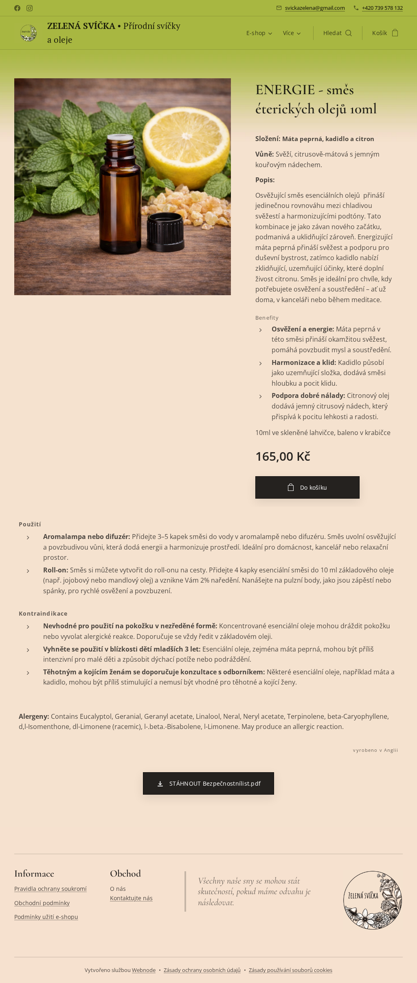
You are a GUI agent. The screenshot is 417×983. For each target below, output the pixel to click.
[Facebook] (17, 8)
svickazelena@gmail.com (315, 7)
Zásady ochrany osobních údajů (202, 970)
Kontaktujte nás (131, 898)
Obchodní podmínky (42, 903)
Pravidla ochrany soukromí (50, 888)
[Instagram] (29, 8)
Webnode (144, 970)
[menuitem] (260, 33)
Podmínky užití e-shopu (46, 917)
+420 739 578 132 (382, 7)
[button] (337, 33)
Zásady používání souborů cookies (290, 970)
